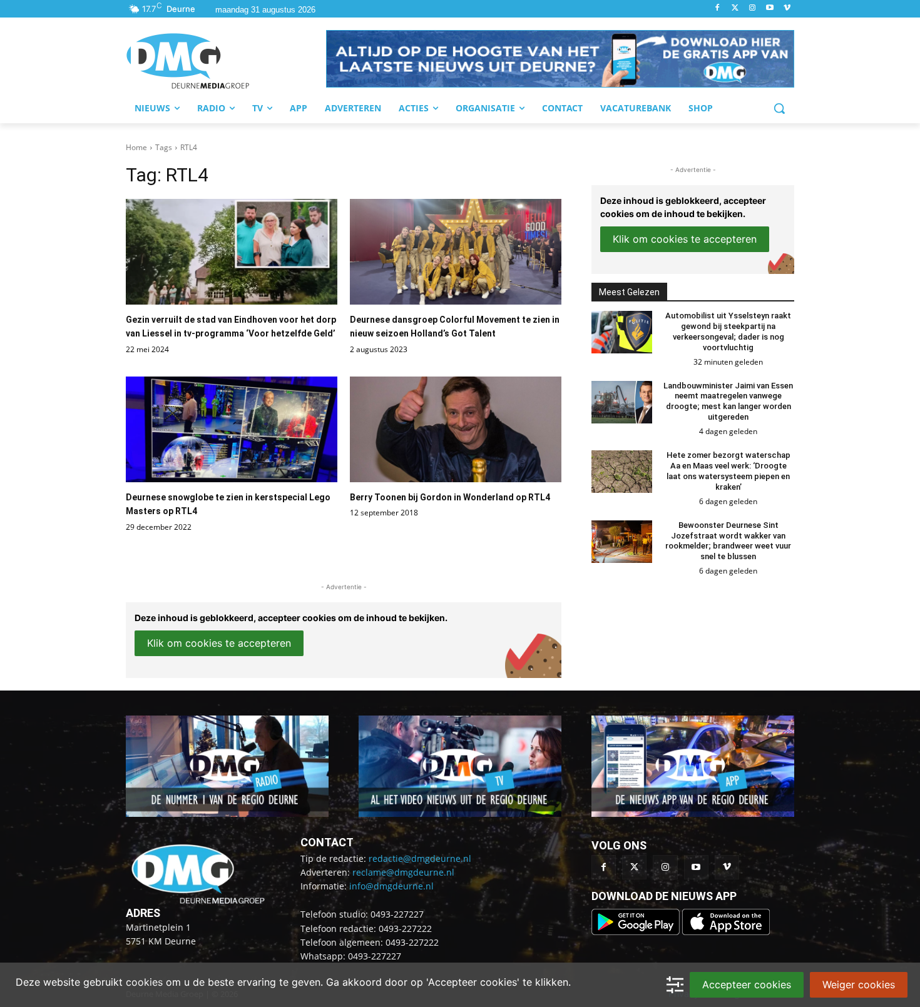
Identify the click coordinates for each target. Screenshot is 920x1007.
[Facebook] (717, 8)
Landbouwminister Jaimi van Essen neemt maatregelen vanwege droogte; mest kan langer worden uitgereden (728, 401)
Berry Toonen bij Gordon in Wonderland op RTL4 (450, 497)
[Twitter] (735, 8)
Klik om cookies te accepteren (219, 643)
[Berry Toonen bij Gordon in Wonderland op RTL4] (455, 429)
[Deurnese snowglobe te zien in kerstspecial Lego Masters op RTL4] (231, 429)
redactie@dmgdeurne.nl (420, 858)
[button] (560, 59)
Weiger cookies (858, 984)
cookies (144, 982)
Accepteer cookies (746, 984)
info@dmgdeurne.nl (391, 886)
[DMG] (226, 61)
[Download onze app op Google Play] (636, 931)
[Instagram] (752, 8)
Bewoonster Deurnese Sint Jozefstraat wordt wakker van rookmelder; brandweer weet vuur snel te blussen (728, 541)
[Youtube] (769, 8)
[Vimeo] (787, 8)
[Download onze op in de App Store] (726, 931)
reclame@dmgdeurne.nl (403, 872)
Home (136, 147)
